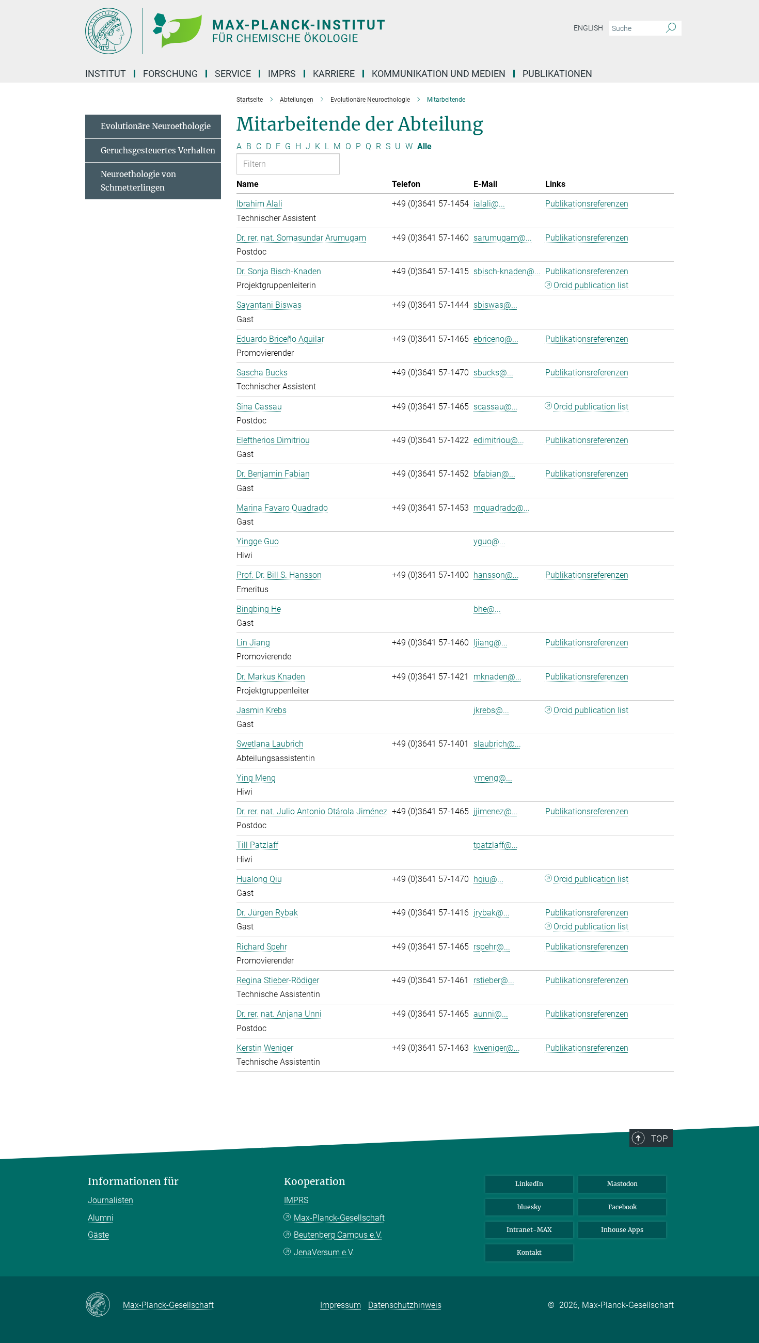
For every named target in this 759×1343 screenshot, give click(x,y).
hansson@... (496, 575)
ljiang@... (490, 642)
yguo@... (489, 541)
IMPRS (282, 73)
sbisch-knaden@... (507, 271)
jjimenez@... (495, 811)
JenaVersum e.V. (324, 1252)
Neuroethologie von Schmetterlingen (138, 181)
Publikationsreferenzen (586, 204)
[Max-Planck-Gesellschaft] (104, 1305)
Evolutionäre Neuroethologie (156, 126)
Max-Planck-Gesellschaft (339, 1218)
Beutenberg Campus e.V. (338, 1235)
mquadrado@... (501, 508)
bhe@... (487, 609)
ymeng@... (492, 778)
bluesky (529, 1207)
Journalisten (110, 1200)
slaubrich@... (497, 744)
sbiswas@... (495, 305)
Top (659, 1138)
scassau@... (495, 407)
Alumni (101, 1218)
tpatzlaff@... (495, 845)
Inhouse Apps (622, 1230)
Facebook (622, 1207)
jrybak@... (491, 913)
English (588, 28)
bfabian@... (494, 474)
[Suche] (671, 28)
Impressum (340, 1305)
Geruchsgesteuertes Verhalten (158, 150)
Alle (424, 146)
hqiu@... (488, 879)
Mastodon (622, 1184)
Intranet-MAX (529, 1230)
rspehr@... (491, 947)
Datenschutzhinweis (404, 1305)
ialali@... (489, 204)
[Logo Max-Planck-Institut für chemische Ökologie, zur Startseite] (278, 31)
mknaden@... (497, 677)
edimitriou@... (498, 440)
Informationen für (133, 1182)
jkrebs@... (491, 710)
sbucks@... (493, 372)
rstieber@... (493, 980)
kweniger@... (496, 1048)
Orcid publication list (591, 285)
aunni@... (490, 1014)
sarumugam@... (502, 238)
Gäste (98, 1235)
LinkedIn (529, 1184)
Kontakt (529, 1252)
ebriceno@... (495, 339)
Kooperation (314, 1182)
